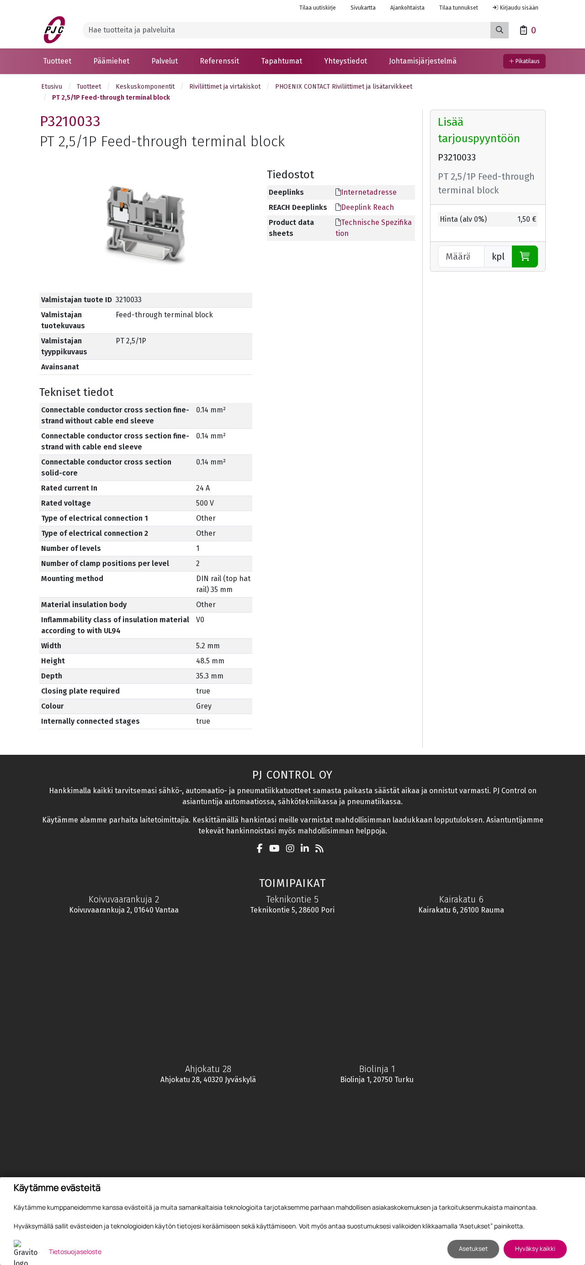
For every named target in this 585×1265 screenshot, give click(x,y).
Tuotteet (89, 87)
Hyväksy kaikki (535, 1248)
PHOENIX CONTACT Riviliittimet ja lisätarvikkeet (343, 87)
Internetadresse (369, 192)
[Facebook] (262, 849)
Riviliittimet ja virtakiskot (225, 87)
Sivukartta (363, 8)
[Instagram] (292, 849)
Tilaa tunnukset (458, 8)
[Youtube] (276, 849)
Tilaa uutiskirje (317, 8)
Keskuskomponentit (145, 87)
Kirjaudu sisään (519, 8)
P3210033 (70, 121)
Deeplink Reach (367, 207)
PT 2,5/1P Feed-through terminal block (111, 97)
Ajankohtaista (407, 8)
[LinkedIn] (307, 849)
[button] (57, 61)
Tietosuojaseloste (75, 1251)
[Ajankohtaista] (321, 849)
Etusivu (51, 87)
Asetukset (473, 1248)
